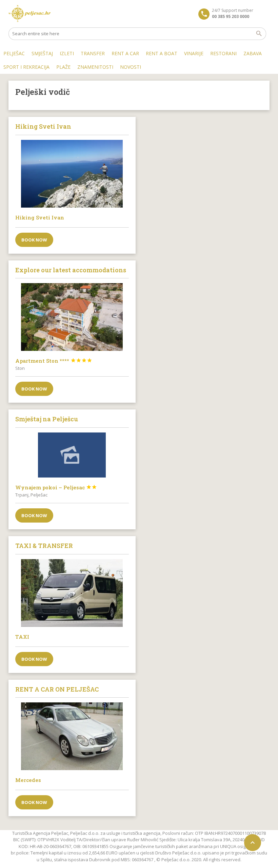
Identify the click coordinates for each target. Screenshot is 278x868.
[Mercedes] (72, 736)
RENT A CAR (125, 53)
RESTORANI (223, 53)
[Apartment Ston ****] (72, 317)
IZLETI (67, 53)
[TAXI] (72, 593)
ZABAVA (252, 53)
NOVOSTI (130, 67)
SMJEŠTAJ (42, 53)
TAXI (22, 636)
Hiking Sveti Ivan (39, 217)
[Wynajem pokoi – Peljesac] (72, 455)
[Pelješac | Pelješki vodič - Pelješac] (29, 13)
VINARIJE (193, 53)
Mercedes (28, 780)
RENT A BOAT (161, 53)
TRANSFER (93, 53)
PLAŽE (63, 67)
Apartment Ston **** (53, 360)
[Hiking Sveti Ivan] (72, 174)
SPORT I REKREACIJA (26, 67)
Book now (34, 240)
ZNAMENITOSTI (95, 67)
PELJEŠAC (14, 53)
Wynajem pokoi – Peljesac (56, 487)
